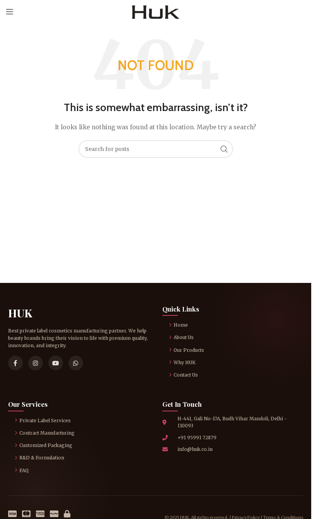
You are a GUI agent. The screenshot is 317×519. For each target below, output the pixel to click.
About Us (184, 337)
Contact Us (186, 375)
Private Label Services (45, 420)
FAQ (24, 470)
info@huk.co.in (195, 449)
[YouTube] (55, 363)
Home (181, 325)
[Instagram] (35, 363)
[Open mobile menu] (9, 11)
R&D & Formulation (41, 458)
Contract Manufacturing (47, 433)
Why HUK (185, 362)
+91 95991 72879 (196, 437)
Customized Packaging (45, 445)
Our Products (189, 350)
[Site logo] (156, 11)
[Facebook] (15, 363)
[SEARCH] (224, 149)
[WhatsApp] (75, 363)
